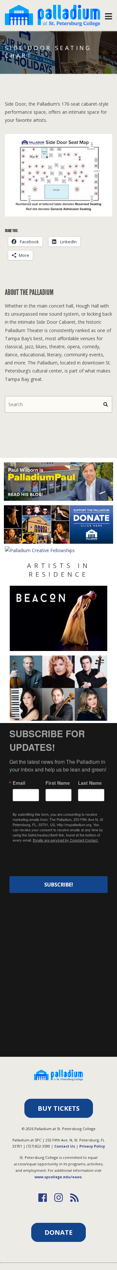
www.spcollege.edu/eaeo (58, 1176)
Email (19, 783)
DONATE (58, 1232)
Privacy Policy (92, 1146)
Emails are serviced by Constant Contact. (65, 840)
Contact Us (64, 1146)
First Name (58, 783)
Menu (108, 14)
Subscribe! (58, 884)
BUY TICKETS (59, 1108)
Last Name (90, 783)
